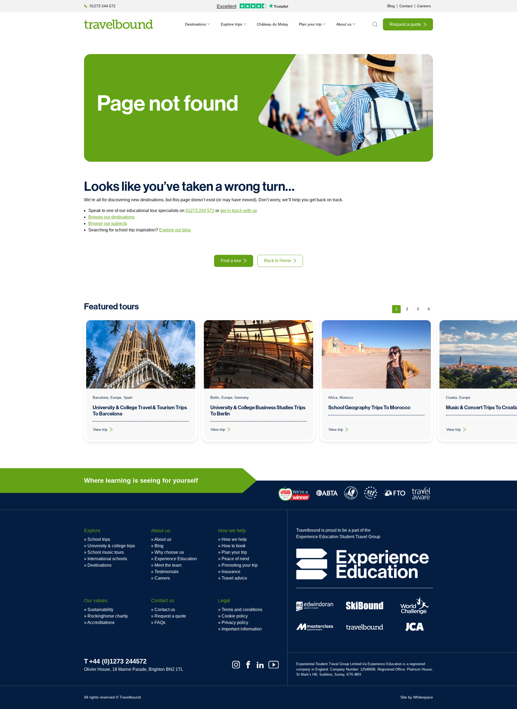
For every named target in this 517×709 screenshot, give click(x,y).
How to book (234, 546)
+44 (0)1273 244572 (117, 661)
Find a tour (231, 260)
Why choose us (169, 552)
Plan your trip (310, 24)
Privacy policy (235, 622)
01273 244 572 (103, 6)
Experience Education (176, 558)
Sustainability (100, 609)
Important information (242, 629)
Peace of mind (235, 558)
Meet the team (168, 565)
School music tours (106, 552)
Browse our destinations (111, 217)
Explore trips (231, 24)
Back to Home (277, 260)
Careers (424, 6)
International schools (107, 558)
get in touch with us (238, 210)
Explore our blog (175, 230)
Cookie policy (235, 616)
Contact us (165, 609)
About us (343, 24)
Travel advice (234, 578)
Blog (391, 6)
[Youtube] (273, 665)
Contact (406, 6)
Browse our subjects (107, 223)
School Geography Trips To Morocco (369, 407)
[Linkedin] (260, 665)
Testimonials (167, 571)
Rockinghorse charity (108, 616)
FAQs (160, 622)
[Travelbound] (118, 24)
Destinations (195, 24)
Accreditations (100, 622)
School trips (99, 539)
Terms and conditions (242, 609)
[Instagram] (236, 665)
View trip (106, 430)
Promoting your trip (240, 565)
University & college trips (111, 546)
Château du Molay (272, 24)
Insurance (231, 571)
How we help (234, 539)
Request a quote (405, 24)
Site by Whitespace (416, 697)
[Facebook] (248, 665)
